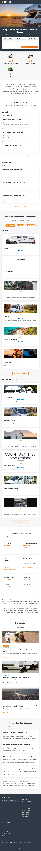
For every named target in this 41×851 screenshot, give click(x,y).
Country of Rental (8, 38)
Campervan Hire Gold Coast (26, 810)
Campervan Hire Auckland (6, 822)
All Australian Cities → (25, 816)
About (3, 842)
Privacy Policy (12, 842)
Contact (6, 842)
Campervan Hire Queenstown (7, 824)
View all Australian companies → (20, 373)
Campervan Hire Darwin (25, 812)
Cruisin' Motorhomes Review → (29, 586)
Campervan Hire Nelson (6, 833)
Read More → (6, 657)
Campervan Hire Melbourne (26, 801)
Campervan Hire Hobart (25, 814)
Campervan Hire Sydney (25, 799)
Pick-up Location (20, 38)
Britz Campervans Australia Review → (10, 570)
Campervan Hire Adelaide (26, 808)
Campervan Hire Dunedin (6, 831)
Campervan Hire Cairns (25, 806)
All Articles (23, 822)
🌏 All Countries (10, 225)
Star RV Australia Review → (28, 567)
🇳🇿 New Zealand (30, 225)
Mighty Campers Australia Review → (30, 551)
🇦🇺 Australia (20, 225)
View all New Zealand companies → (20, 522)
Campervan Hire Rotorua (6, 829)
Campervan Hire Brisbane (26, 803)
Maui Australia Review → (8, 551)
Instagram (29, 842)
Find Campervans (29, 46)
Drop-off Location (33, 38)
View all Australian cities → (20, 155)
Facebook (24, 842)
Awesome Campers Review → (9, 586)
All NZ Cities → (4, 835)
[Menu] (38, 2)
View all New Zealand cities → (20, 206)
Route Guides (24, 824)
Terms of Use (18, 842)
